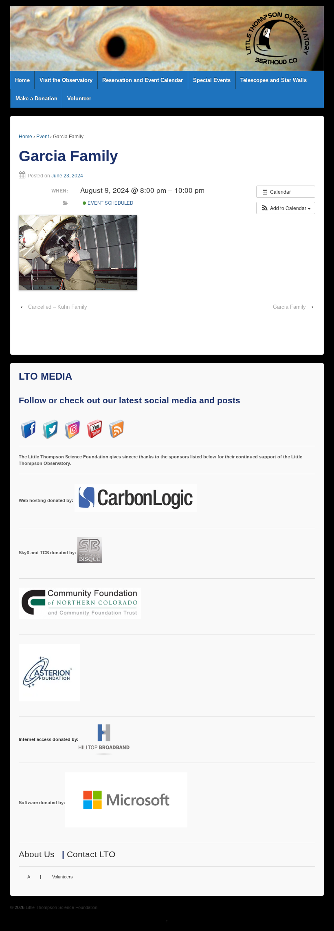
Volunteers (62, 876)
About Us (37, 854)
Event (42, 136)
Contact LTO (91, 854)
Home (22, 80)
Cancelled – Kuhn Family (57, 307)
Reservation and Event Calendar (142, 80)
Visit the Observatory (66, 80)
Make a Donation (36, 98)
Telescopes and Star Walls (273, 80)
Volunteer (79, 98)
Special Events (212, 80)
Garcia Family (289, 307)
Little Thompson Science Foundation (60, 907)
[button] (286, 208)
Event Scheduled (109, 202)
